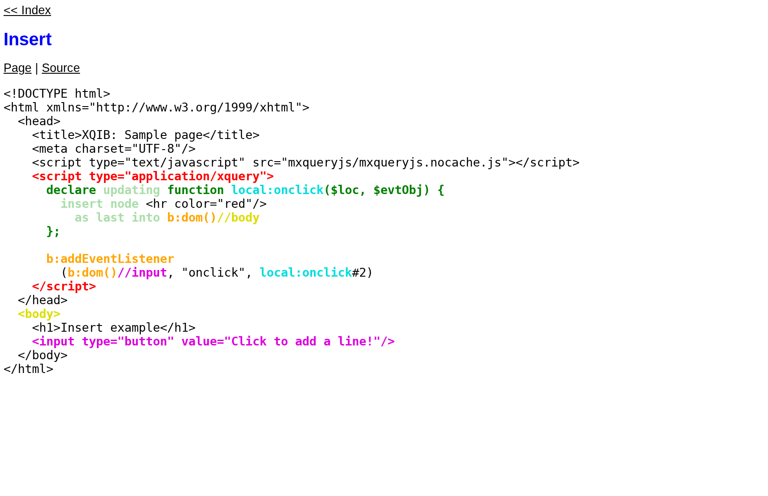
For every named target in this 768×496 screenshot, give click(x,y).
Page (18, 68)
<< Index (27, 10)
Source (61, 68)
